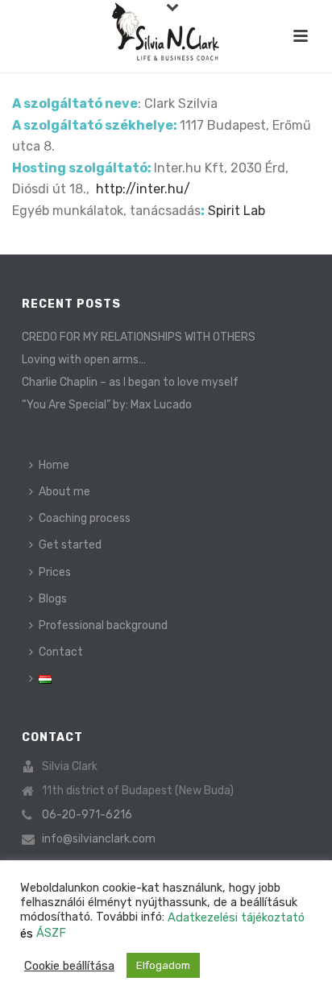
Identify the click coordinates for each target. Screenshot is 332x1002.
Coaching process (85, 518)
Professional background (103, 625)
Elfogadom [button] (163, 965)
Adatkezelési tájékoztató (236, 917)
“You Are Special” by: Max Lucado (107, 405)
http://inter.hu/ (143, 189)
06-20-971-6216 (87, 815)
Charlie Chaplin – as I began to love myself (130, 382)
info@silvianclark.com (99, 839)
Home (54, 465)
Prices (55, 572)
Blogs (53, 599)
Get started (70, 545)
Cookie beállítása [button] (69, 966)
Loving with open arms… (84, 359)
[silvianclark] (166, 36)
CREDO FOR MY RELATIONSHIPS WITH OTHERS (138, 337)
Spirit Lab (236, 210)
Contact (61, 652)
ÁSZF (51, 932)
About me (64, 492)
